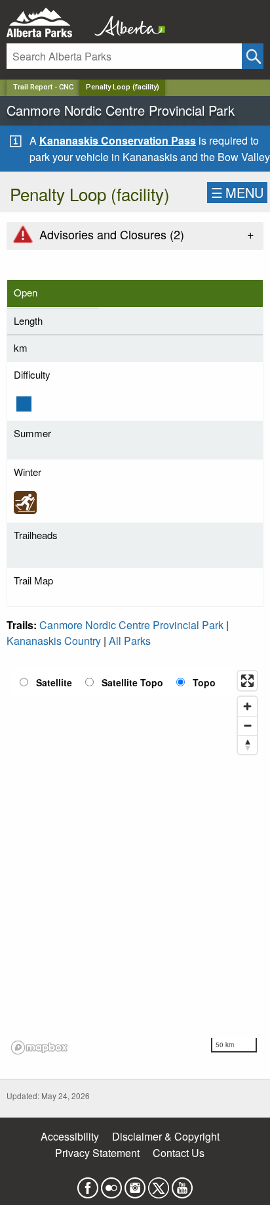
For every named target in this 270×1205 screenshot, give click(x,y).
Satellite (54, 682)
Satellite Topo (132, 682)
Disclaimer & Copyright (166, 1136)
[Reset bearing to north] (247, 744)
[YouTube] (182, 1183)
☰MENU (237, 192)
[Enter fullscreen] (247, 680)
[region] (135, 862)
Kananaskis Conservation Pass (117, 140)
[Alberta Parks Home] (47, 22)
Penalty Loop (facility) (122, 87)
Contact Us (178, 1152)
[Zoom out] (247, 725)
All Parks (130, 640)
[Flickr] (111, 1183)
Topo (204, 682)
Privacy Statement (97, 1152)
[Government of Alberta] (126, 22)
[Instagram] (135, 1183)
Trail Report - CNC (43, 87)
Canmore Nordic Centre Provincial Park (131, 624)
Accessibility (70, 1136)
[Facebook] (87, 1183)
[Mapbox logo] (39, 1047)
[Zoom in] (247, 706)
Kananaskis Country (54, 640)
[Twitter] (158, 1183)
